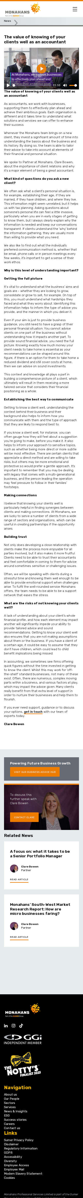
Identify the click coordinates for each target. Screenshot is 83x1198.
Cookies (9, 1178)
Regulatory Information (21, 1148)
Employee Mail (14, 1169)
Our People (11, 1099)
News (7, 20)
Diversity (10, 1161)
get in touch (33, 712)
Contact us (12, 1128)
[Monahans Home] (22, 9)
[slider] (32, 85)
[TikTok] (21, 1024)
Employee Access (16, 1165)
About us (10, 1094)
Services (10, 1107)
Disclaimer (11, 1144)
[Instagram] (13, 1024)
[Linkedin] (6, 1024)
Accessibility (13, 1157)
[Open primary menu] (75, 9)
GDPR (8, 1152)
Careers (9, 1124)
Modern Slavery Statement (23, 1173)
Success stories (15, 1120)
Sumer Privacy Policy (18, 1140)
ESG (7, 1115)
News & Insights (15, 1111)
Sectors (9, 1103)
